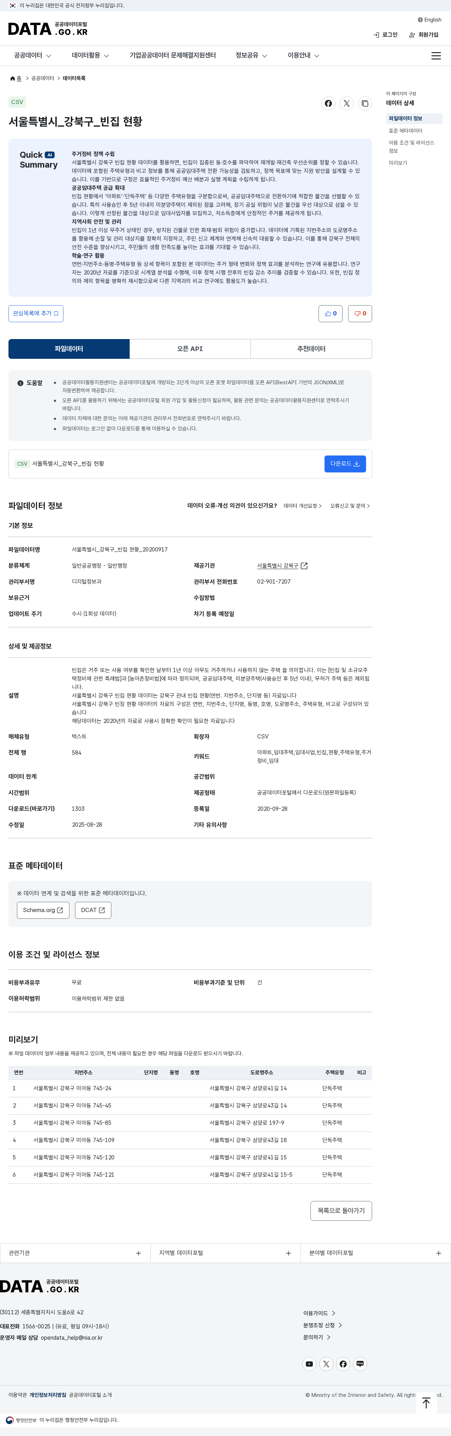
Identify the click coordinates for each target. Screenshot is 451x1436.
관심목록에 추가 (32, 313)
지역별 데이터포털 (181, 1252)
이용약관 (17, 1395)
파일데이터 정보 (405, 118)
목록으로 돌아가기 (341, 1211)
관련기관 (19, 1252)
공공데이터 (28, 55)
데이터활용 (86, 55)
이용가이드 (316, 1313)
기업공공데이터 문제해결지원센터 (173, 55)
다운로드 (341, 463)
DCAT (89, 909)
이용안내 (299, 55)
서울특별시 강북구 (277, 565)
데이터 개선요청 (300, 506)
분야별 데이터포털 (331, 1252)
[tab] (69, 349)
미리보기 (398, 163)
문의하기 (314, 1337)
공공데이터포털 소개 (90, 1395)
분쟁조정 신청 (319, 1325)
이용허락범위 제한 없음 (98, 998)
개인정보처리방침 (48, 1395)
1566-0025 (36, 1326)
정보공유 (247, 55)
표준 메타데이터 (405, 131)
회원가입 (428, 34)
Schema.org (39, 909)
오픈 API (190, 349)
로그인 (390, 34)
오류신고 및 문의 (347, 506)
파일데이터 (70, 351)
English (432, 20)
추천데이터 (311, 349)
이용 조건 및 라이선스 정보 (411, 147)
